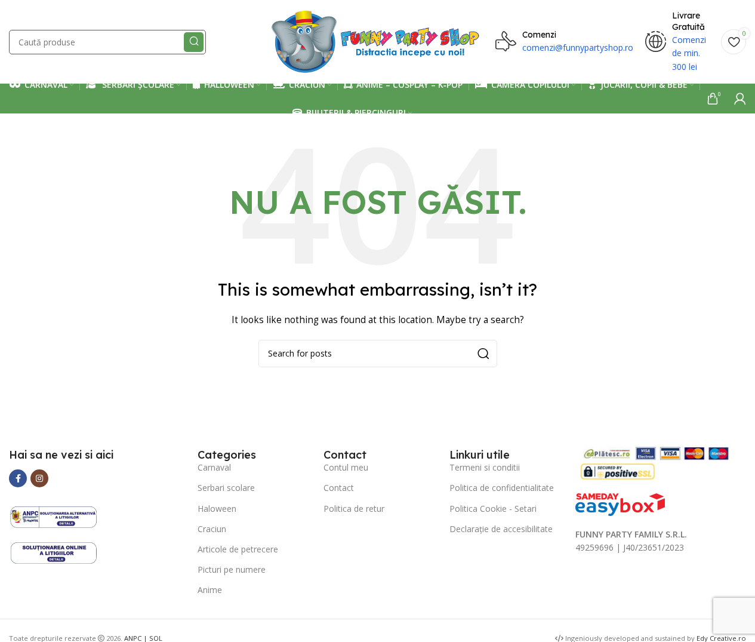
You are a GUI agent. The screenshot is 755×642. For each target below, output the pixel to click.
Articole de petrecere (238, 549)
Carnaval (214, 467)
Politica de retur (353, 508)
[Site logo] (377, 41)
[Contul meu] (740, 98)
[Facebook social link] (18, 478)
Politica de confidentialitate (501, 487)
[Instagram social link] (39, 478)
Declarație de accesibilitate (501, 529)
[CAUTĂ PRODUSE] (194, 42)
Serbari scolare (226, 487)
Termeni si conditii (484, 467)
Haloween (217, 508)
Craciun (212, 529)
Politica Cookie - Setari (493, 508)
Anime (210, 589)
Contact (338, 487)
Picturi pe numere (232, 569)
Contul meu (345, 467)
